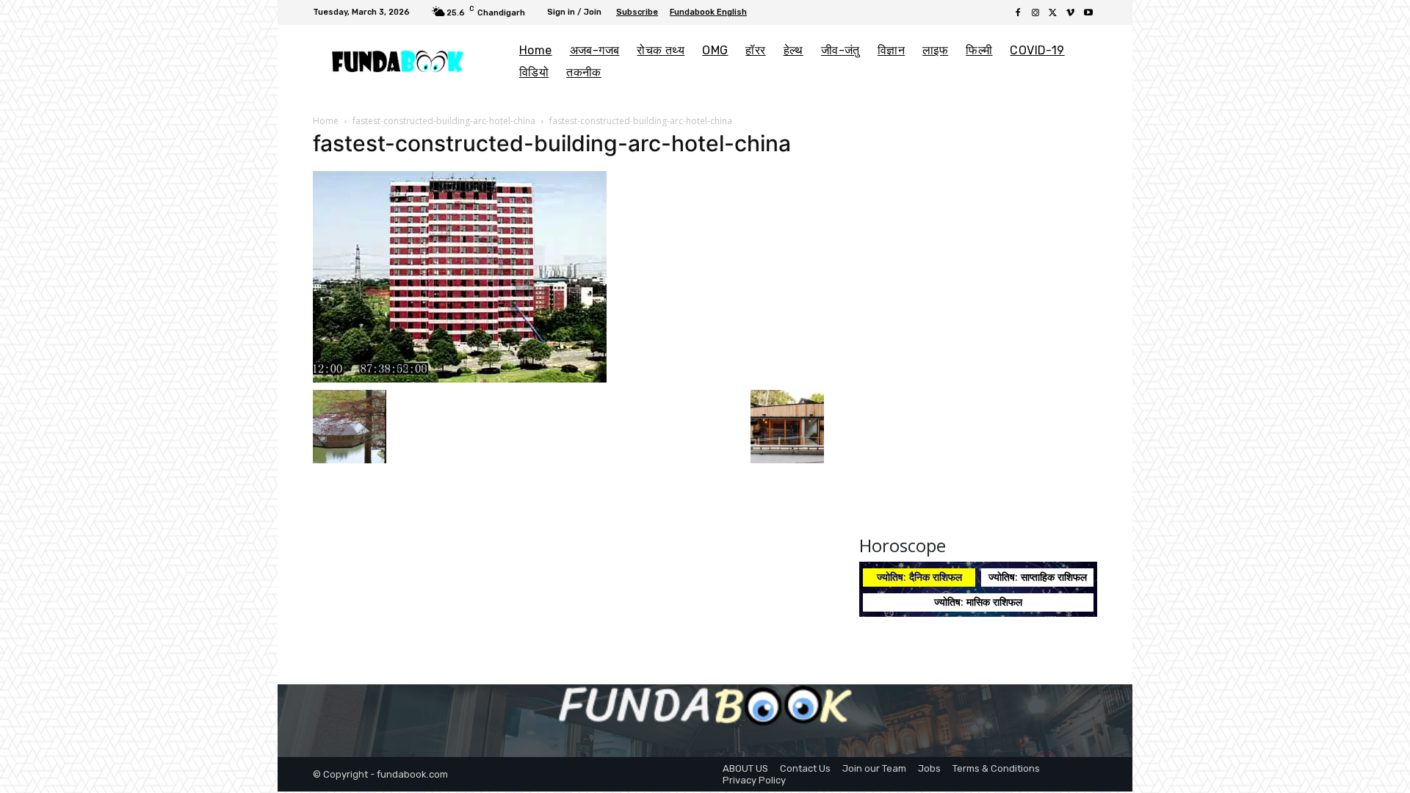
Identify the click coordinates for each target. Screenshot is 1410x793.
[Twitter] (1053, 13)
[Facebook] (1018, 13)
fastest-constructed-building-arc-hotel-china (443, 121)
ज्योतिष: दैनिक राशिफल (919, 577)
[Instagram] (1035, 13)
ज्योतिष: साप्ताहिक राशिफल (1037, 577)
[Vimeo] (1071, 13)
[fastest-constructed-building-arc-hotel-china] (460, 275)
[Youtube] (1088, 13)
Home (326, 121)
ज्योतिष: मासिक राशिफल (978, 602)
